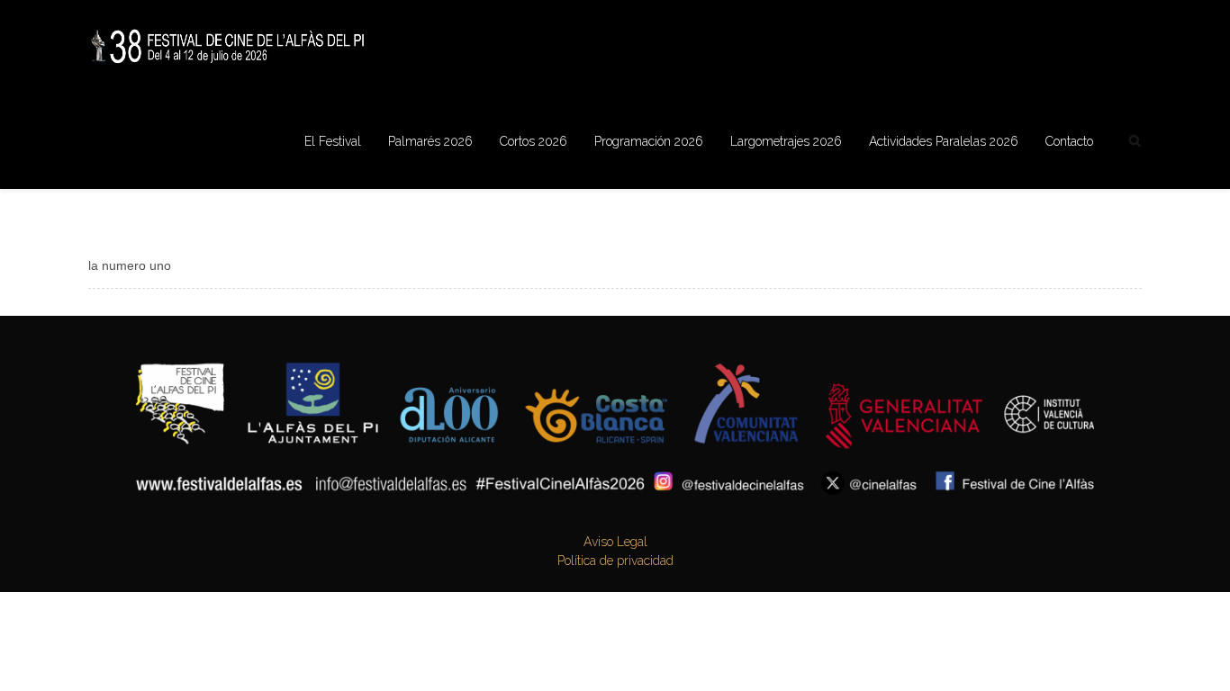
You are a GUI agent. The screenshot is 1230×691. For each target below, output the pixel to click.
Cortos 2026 (533, 141)
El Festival (332, 141)
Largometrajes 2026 (786, 141)
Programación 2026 (648, 141)
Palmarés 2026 (430, 141)
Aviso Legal (615, 541)
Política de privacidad (615, 560)
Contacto (1069, 141)
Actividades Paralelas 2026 (943, 141)
